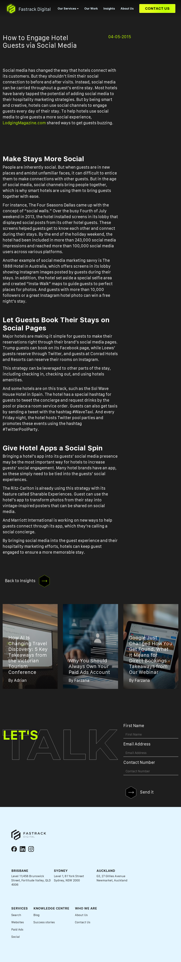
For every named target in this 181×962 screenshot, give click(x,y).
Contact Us (157, 8)
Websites (17, 922)
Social (15, 936)
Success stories (44, 922)
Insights (109, 8)
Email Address (136, 744)
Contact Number (139, 762)
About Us (127, 8)
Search (16, 915)
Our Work (91, 8)
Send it (146, 792)
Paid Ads (17, 929)
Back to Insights (20, 580)
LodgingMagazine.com (24, 123)
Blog (36, 915)
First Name (133, 725)
